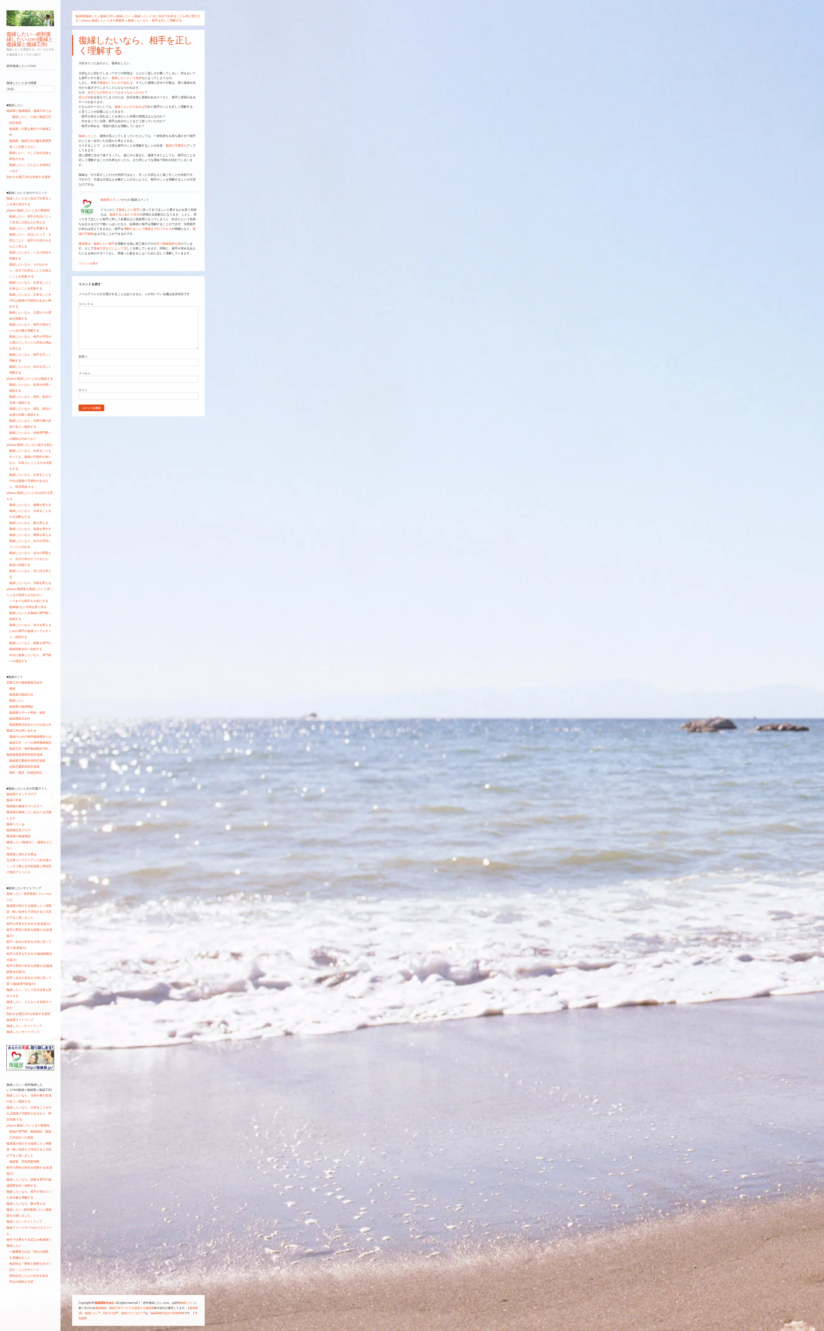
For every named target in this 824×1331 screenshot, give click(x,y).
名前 (83, 356)
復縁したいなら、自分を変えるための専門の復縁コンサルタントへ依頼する (30, 631)
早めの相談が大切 (21, 1281)
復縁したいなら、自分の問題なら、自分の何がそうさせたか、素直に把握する (30, 559)
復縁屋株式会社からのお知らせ (30, 724)
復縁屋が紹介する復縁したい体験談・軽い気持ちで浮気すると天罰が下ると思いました (29, 912)
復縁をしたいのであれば (116, 82)
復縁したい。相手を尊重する (28, 228)
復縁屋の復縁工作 (21, 694)
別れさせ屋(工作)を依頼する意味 (28, 177)
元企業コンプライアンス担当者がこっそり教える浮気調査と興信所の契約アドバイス (29, 866)
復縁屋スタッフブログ (21, 794)
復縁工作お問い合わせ (21, 730)
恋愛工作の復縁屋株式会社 (24, 682)
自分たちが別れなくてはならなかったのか (116, 92)
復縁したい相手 (104, 243)
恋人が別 (85, 97)
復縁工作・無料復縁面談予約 (28, 748)
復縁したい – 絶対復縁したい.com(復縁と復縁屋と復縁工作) (29, 39)
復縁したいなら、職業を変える (30, 535)
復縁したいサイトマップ (22, 1032)
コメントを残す (88, 263)
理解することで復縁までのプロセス (148, 229)
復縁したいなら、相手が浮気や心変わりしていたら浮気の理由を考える (30, 342)
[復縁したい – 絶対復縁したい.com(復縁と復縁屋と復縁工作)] (30, 18)
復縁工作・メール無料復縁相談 (30, 742)
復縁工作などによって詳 (110, 248)
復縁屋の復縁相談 (21, 706)
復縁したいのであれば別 (131, 107)
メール (84, 373)
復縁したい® (92, 1313)
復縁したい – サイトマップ (24, 1026)
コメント (86, 304)
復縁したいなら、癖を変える (28, 523)
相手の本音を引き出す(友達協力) (28, 924)
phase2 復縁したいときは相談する (29, 378)
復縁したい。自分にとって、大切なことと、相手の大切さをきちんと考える (30, 240)
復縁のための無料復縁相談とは (30, 736)
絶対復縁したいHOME (21, 66)
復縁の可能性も (176, 145)
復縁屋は (85, 243)
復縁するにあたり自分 (124, 214)
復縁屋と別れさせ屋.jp (21, 854)
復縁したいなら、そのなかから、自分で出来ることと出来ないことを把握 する (30, 270)
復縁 (12, 688)
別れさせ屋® (110, 1313)
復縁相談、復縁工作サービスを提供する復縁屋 (124, 1308)
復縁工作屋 (13, 800)
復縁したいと (88, 136)
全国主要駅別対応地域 (24, 766)
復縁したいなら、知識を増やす (30, 529)
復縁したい (16, 700)
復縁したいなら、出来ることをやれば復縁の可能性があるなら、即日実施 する (30, 481)
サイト (83, 390)
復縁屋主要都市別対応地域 (27, 760)
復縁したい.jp (15, 824)
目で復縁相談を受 (169, 243)
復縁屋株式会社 (19, 718)
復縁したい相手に (130, 210)
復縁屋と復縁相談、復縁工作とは (29, 111)
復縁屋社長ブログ (18, 830)
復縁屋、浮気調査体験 (24, 1161)
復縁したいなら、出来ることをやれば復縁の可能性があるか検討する (30, 300)
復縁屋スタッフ (110, 199)
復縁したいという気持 (127, 78)
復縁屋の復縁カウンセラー (24, 806)
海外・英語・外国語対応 (25, 772)
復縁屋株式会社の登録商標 (167, 1313)
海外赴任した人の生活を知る (28, 1275)
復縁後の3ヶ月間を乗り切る (28, 607)
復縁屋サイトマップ (19, 1020)
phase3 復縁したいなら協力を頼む (29, 445)
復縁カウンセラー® (133, 1313)
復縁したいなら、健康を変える (30, 505)
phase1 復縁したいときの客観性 (28, 210)
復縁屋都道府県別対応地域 (24, 754)
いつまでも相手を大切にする (28, 601)
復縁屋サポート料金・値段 (27, 712)
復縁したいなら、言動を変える (30, 583)
